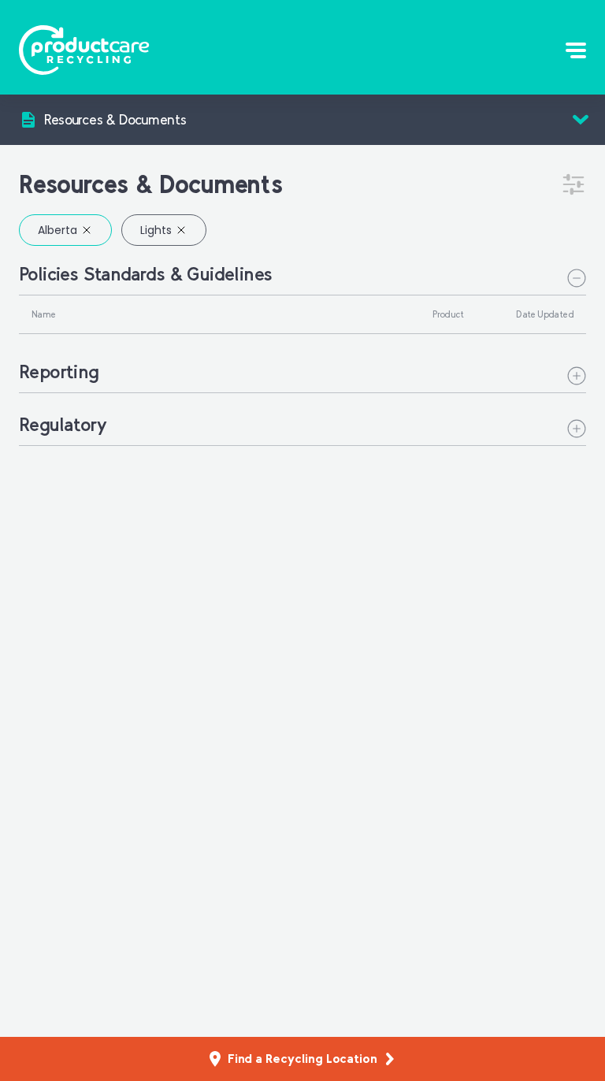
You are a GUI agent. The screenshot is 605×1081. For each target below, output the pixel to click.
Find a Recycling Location (302, 1058)
